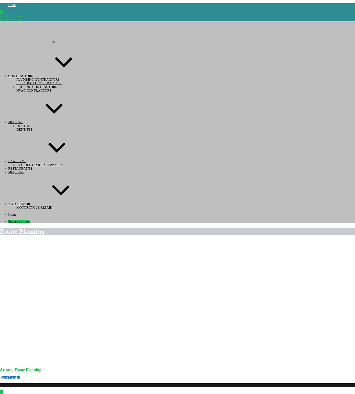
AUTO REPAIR (19, 204)
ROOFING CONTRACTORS (36, 87)
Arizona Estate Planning (20, 370)
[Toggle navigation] (53, 42)
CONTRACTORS (20, 76)
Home (12, 5)
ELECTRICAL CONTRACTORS (39, 83)
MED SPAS (16, 172)
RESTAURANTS (20, 168)
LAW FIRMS (17, 161)
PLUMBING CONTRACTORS (38, 79)
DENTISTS (24, 129)
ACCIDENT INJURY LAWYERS (39, 165)
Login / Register (10, 19)
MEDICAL (15, 122)
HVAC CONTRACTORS (33, 90)
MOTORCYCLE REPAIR (34, 207)
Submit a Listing (10, 15)
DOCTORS (24, 126)
